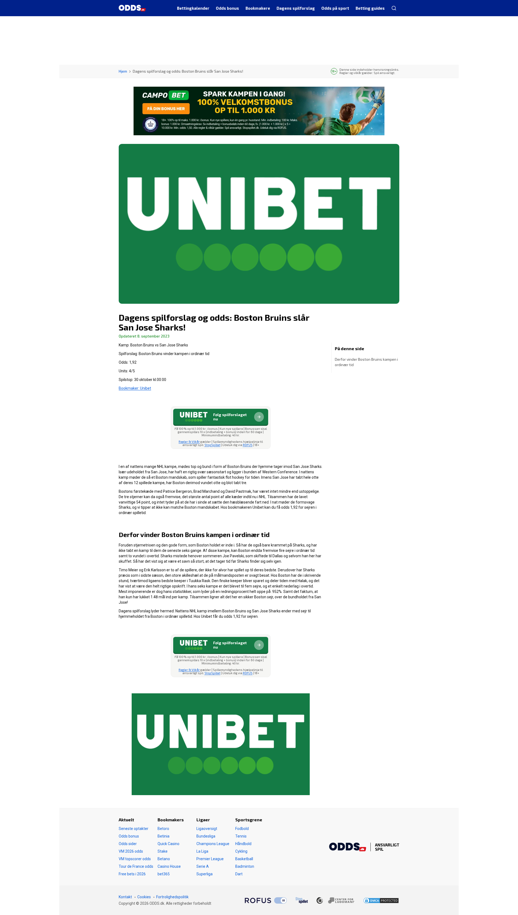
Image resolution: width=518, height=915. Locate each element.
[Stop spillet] (301, 900)
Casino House (169, 866)
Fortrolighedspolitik (172, 897)
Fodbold (242, 828)
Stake (163, 851)
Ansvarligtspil (387, 847)
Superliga (204, 874)
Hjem (123, 71)
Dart (239, 874)
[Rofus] (266, 900)
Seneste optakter (133, 828)
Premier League (210, 859)
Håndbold (243, 844)
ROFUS (248, 445)
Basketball (244, 859)
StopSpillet (212, 445)
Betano (164, 859)
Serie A (202, 866)
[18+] (335, 900)
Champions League (212, 844)
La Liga (202, 851)
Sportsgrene (248, 819)
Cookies (144, 897)
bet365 (164, 874)
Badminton (244, 866)
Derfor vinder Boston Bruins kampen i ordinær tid (366, 362)
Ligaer (203, 819)
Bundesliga (205, 836)
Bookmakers (171, 819)
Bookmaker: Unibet (135, 388)
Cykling (241, 851)
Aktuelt (126, 819)
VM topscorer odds (135, 859)
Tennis (241, 836)
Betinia (163, 836)
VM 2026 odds (131, 851)
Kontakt (125, 897)
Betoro (163, 828)
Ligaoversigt (206, 828)
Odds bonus (129, 836)
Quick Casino (168, 844)
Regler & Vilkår (189, 441)
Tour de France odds (136, 866)
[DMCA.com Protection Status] (381, 900)
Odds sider (128, 844)
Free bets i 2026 (132, 874)
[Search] (393, 8)
